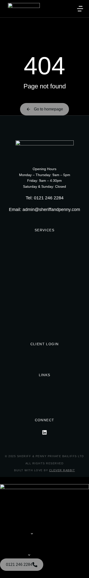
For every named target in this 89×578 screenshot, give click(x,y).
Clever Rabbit (62, 470)
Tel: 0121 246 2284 (45, 197)
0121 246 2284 (19, 564)
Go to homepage (48, 109)
